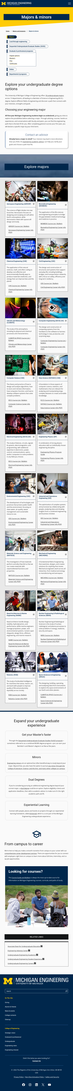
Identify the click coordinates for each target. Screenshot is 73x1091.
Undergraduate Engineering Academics (22, 955)
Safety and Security (52, 1077)
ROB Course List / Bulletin (17, 695)
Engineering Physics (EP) (48, 437)
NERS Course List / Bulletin (50, 635)
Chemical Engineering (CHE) (17, 261)
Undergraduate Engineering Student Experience (25, 959)
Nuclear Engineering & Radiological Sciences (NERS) (51, 614)
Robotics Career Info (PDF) (17, 699)
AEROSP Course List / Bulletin (18, 226)
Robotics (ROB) (12, 675)
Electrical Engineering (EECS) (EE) (19, 437)
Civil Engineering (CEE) (47, 261)
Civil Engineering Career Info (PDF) (53, 287)
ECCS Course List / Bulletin (50, 400)
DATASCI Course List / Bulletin (51, 404)
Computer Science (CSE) (15, 378)
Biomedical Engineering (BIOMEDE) (47, 205)
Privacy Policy (19, 1077)
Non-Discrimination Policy (34, 1077)
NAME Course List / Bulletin (18, 640)
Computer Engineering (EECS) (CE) (51, 321)
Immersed (33, 814)
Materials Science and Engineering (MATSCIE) (19, 554)
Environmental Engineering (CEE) (18, 496)
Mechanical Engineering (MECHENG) (47, 554)
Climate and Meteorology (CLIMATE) (16, 322)
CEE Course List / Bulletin (49, 283)
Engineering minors (14, 763)
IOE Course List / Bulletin (49, 518)
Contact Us (36, 1061)
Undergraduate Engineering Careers (21, 963)
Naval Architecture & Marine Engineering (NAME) (17, 614)
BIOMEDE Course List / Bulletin (51, 224)
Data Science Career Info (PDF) (51, 408)
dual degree (25, 788)
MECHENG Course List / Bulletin (52, 578)
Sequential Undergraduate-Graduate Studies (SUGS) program (40, 741)
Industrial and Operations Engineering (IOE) (48, 497)
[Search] (66, 991)
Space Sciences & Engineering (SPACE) (49, 676)
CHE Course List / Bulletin (17, 286)
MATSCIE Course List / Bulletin (19, 575)
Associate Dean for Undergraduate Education (24, 946)
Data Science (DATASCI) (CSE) (50, 378)
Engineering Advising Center (18, 951)
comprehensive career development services (21, 853)
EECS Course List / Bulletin (17, 400)
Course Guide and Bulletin (21, 878)
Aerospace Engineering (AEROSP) (19, 204)
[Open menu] (69, 4)
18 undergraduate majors (54, 95)
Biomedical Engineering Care (51, 227)
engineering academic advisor (33, 142)
